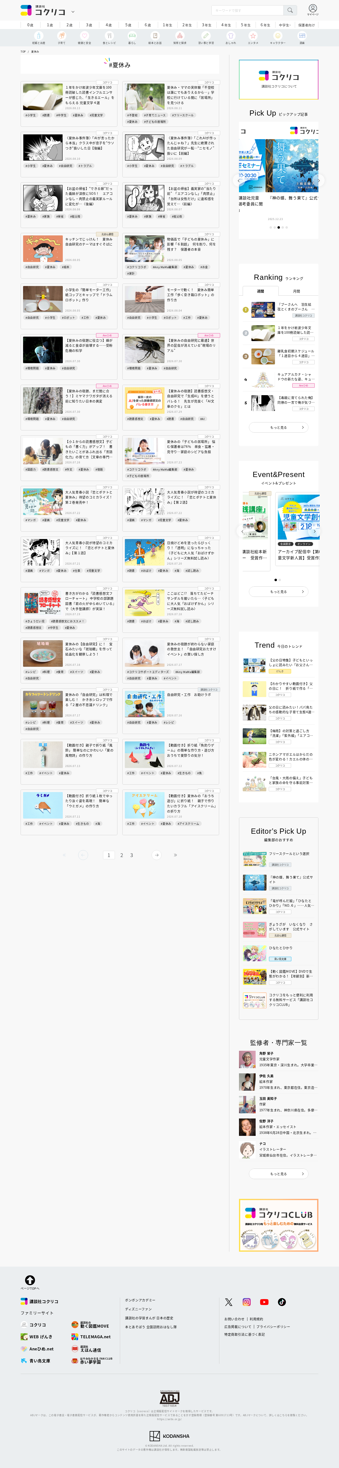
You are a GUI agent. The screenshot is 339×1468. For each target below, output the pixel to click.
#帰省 (60, 216)
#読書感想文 (135, 419)
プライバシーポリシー (273, 1326)
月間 (296, 290)
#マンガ (31, 520)
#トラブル (85, 166)
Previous (239, 180)
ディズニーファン (138, 1309)
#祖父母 (75, 216)
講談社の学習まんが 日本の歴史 (149, 1317)
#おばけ (146, 571)
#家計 (131, 273)
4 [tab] (282, 227)
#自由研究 (65, 166)
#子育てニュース (155, 115)
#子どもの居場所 (155, 122)
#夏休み (78, 115)
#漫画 (46, 520)
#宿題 (99, 469)
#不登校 (132, 115)
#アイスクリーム (188, 824)
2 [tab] (274, 227)
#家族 (46, 216)
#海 (177, 571)
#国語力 (31, 469)
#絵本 (65, 267)
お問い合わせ (234, 1318)
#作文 (68, 469)
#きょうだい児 (35, 621)
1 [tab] (271, 227)
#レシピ (31, 672)
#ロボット (68, 317)
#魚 (199, 773)
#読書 (46, 115)
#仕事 (76, 571)
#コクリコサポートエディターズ (148, 672)
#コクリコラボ (136, 267)
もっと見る (278, 427)
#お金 (204, 267)
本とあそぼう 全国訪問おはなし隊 (151, 1326)
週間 (260, 290)
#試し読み (192, 571)
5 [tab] (286, 227)
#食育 (60, 672)
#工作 (85, 317)
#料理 (46, 672)
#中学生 (61, 115)
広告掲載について (237, 1326)
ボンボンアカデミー (140, 1300)
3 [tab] (278, 227)
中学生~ (285, 25)
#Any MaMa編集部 (165, 267)
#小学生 (31, 115)
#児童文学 (96, 115)
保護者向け (306, 25)
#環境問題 (32, 368)
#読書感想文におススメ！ (68, 621)
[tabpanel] (278, 180)
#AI (202, 419)
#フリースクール (183, 115)
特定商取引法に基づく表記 (244, 1334)
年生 (167, 25)
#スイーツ (76, 672)
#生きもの (184, 773)
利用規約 (256, 1318)
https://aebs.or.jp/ (169, 1419)
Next (318, 180)
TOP (23, 51)
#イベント (170, 678)
